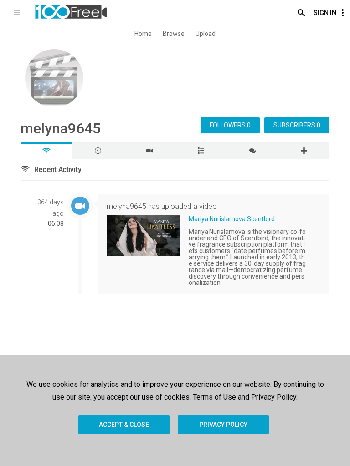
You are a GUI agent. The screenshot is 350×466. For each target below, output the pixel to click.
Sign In (325, 12)
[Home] (71, 12)
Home (143, 33)
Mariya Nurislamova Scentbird (232, 219)
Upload (206, 33)
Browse (174, 33)
